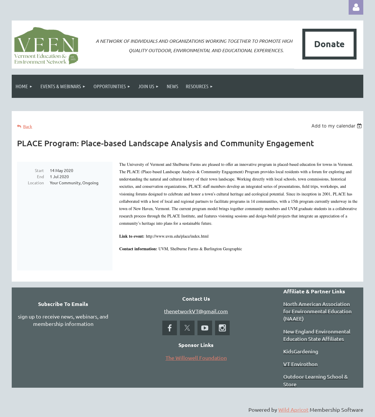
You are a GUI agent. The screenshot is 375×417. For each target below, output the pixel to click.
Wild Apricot (293, 409)
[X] (187, 328)
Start (39, 170)
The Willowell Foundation (196, 358)
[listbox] (337, 125)
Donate (329, 43)
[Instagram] (222, 328)
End (40, 176)
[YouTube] (204, 328)
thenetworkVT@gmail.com (196, 311)
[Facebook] (169, 328)
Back (27, 126)
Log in (356, 7)
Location (36, 182)
